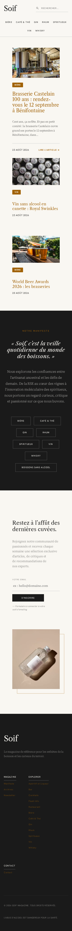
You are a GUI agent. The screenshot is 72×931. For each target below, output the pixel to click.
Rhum (45, 22)
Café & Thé (23, 22)
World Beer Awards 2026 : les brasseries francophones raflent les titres (32, 288)
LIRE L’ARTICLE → (49, 150)
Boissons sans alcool (36, 467)
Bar (30, 789)
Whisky (40, 30)
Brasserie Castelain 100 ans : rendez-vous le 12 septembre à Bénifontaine (35, 102)
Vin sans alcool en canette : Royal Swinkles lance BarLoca (35, 209)
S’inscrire (28, 597)
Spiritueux (60, 22)
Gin (36, 22)
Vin (29, 30)
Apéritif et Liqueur (39, 783)
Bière (8, 22)
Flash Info (34, 801)
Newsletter (10, 795)
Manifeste (9, 783)
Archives (8, 789)
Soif (10, 8)
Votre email (19, 579)
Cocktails (34, 795)
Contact (8, 872)
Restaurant (34, 807)
